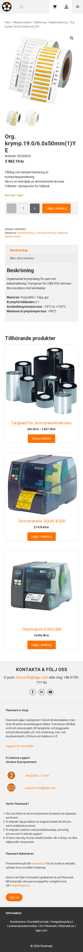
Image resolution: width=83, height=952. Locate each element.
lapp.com (41, 930)
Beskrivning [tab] (18, 250)
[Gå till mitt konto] (66, 6)
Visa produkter (41, 438)
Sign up (14, 897)
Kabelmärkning (58, 22)
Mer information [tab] (22, 258)
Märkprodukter (23, 22)
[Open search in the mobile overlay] (32, 7)
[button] (71, 38)
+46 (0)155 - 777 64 (37, 775)
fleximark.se (66, 926)
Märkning (40, 22)
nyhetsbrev (39, 863)
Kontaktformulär (38, 921)
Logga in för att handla (19, 746)
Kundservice (18, 921)
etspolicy (65, 921)
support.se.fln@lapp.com (40, 787)
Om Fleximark (48, 926)
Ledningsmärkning (45, 232)
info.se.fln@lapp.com (32, 677)
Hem (8, 22)
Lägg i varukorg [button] (41, 536)
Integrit (55, 921)
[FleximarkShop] (7, 6)
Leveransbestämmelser (22, 926)
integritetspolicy (20, 885)
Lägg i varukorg (56, 208)
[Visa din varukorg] (55, 6)
